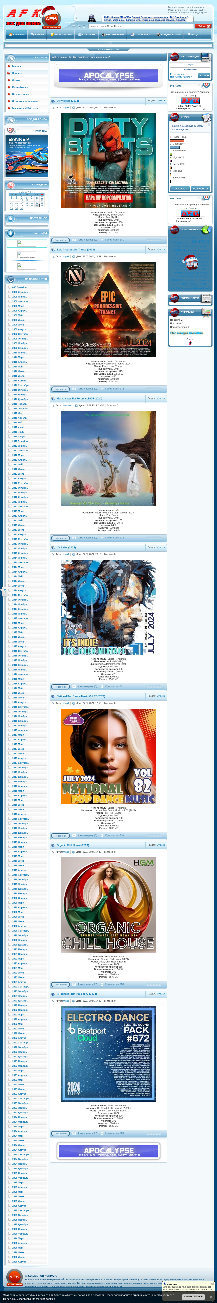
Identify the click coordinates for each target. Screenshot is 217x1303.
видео (176, 237)
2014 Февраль (20, 562)
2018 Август (19, 814)
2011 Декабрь (20, 441)
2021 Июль (18, 977)
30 (16, 208)
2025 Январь (19, 1173)
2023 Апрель (19, 1075)
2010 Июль (18, 376)
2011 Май (17, 422)
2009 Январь (19, 296)
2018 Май (17, 800)
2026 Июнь (18, 1252)
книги (200, 241)
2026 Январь (19, 1229)
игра (205, 272)
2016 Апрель (19, 683)
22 (11, 205)
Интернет (201, 246)
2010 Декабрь (20, 399)
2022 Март (18, 1014)
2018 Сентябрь (20, 819)
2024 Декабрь (20, 1168)
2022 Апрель (19, 1019)
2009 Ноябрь (19, 343)
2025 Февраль (20, 1177)
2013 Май (17, 520)
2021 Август (19, 982)
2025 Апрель (19, 1187)
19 (32, 203)
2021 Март (18, 958)
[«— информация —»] (190, 343)
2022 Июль (18, 1033)
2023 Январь (19, 1061)
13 (37, 200)
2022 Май (17, 1024)
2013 (198, 280)
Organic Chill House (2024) (73, 845)
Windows (188, 246)
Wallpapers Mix (199, 269)
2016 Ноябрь (19, 716)
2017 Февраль (20, 730)
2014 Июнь (18, 581)
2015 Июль (18, 641)
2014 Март (18, 567)
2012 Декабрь (20, 497)
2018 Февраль (20, 786)
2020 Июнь (18, 916)
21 (42, 203)
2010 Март (18, 357)
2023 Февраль (20, 1066)
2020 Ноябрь (19, 940)
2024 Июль (18, 1145)
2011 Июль (18, 432)
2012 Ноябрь (19, 492)
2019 (181, 287)
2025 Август (19, 1205)
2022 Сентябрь (20, 1042)
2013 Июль (18, 529)
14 (42, 200)
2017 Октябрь (20, 767)
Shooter (186, 269)
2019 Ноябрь (19, 884)
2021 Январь (19, 949)
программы (185, 261)
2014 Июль (18, 585)
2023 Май (17, 1080)
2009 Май (17, 315)
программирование (182, 258)
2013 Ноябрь (19, 548)
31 (21, 208)
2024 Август (19, 1150)
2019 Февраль (20, 842)
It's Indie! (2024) (66, 547)
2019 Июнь (18, 860)
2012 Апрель (19, 460)
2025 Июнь (18, 1196)
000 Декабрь (19, 287)
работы (204, 250)
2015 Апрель (19, 627)
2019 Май (17, 856)
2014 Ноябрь (19, 604)
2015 (192, 283)
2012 (175, 262)
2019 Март (18, 846)
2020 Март (18, 902)
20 (37, 203)
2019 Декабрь (20, 888)
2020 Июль (18, 921)
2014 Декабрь (20, 609)
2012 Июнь (18, 469)
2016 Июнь (18, 693)
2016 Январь (19, 669)
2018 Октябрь (20, 823)
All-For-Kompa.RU (45, 1276)
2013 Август (19, 534)
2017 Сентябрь (20, 763)
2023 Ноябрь (19, 1108)
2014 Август (19, 590)
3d (206, 261)
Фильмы (199, 254)
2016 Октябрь (20, 711)
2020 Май (17, 912)
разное (206, 280)
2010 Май (17, 366)
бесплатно (193, 250)
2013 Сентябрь (20, 539)
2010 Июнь (18, 371)
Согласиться (193, 1296)
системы (189, 280)
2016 (198, 283)
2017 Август (19, 758)
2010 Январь (19, 352)
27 (37, 205)
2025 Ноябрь (19, 1219)
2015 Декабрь (20, 665)
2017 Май (17, 744)
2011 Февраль (20, 408)
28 (42, 205)
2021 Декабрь (20, 1000)
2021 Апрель (19, 963)
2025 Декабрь (20, 1224)
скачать (180, 250)
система (187, 254)
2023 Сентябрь (20, 1098)
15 (11, 203)
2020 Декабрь (20, 944)
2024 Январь (19, 1117)
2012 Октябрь (20, 488)
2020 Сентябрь (20, 930)
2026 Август (19, 1261)
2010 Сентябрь (20, 385)
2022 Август (19, 1038)
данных (178, 269)
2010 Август (19, 380)
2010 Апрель (19, 362)
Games (184, 283)
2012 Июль (18, 474)
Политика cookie (95, 1286)
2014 (176, 283)
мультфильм (188, 237)
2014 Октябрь (20, 599)
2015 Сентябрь (20, 651)
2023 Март (18, 1070)
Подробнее (61, 240)
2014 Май (17, 576)
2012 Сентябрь (20, 483)
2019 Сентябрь (20, 874)
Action (179, 254)
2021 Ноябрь (19, 996)
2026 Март (18, 1238)
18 (26, 203)
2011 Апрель (19, 418)
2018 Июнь (18, 805)
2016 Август (19, 702)
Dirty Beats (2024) (68, 100)
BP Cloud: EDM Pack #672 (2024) (77, 994)
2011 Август (19, 436)
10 (21, 200)
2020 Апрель (19, 907)
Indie (181, 280)
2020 (187, 287)
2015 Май (17, 632)
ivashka (67, 405)
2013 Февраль (20, 506)
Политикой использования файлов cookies (29, 1298)
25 (26, 205)
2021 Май (17, 968)
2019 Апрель (19, 851)
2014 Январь (19, 557)
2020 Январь (19, 893)
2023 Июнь (18, 1084)
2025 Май (17, 1191)
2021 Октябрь (20, 991)
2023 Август (19, 1094)
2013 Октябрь (20, 543)
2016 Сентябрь (20, 707)
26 (32, 205)
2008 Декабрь (20, 292)
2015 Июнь (18, 637)
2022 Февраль (20, 1010)
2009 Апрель (19, 310)
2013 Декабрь (20, 553)
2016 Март (18, 679)
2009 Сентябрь (20, 334)
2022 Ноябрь (19, 1052)
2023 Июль (18, 1089)
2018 (174, 287)
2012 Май (17, 464)
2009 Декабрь (20, 348)
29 (11, 208)
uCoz (119, 1286)
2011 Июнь (18, 427)
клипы (187, 242)
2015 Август (19, 646)
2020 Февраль (20, 898)
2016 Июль (18, 697)
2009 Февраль (20, 301)
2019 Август (19, 870)
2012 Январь (19, 446)
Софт (178, 246)
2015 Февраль (20, 618)
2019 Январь (19, 837)
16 (16, 203)
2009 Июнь (18, 320)
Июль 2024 (27, 192)
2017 (205, 283)
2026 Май (17, 1247)
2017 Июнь (18, 749)
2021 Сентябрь (20, 986)
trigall (66, 107)
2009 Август (19, 329)
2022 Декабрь (20, 1056)
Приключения (181, 272)
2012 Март (18, 455)
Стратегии (178, 276)
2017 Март (18, 735)
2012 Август (19, 478)
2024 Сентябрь (20, 1154)
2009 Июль (18, 324)
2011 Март (18, 413)
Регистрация (177, 74)
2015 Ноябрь (19, 660)
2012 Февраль (20, 450)
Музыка (161, 100)
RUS (205, 265)
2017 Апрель (19, 739)
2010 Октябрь (20, 390)
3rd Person (196, 272)
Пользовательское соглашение (67, 1286)
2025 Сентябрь (20, 1210)
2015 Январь (19, 613)
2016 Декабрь (20, 721)
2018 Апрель (19, 795)
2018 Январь (19, 781)
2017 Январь (19, 725)
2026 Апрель (19, 1243)
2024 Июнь (18, 1140)
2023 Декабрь (20, 1112)
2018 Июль (18, 809)
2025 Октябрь (20, 1215)
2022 (201, 287)
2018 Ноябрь (19, 828)
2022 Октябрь (20, 1047)
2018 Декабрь (20, 833)
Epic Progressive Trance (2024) (76, 249)
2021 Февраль (20, 954)
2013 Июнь (18, 525)
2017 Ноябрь (19, 772)
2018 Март (18, 791)
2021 (194, 287)
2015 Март (18, 623)
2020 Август (19, 926)
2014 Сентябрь (20, 595)
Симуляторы (201, 258)
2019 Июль (18, 865)
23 (16, 205)
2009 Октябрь (20, 338)
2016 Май (17, 688)
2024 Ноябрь (19, 1164)
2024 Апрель (19, 1131)
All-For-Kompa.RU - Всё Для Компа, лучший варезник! (81, 57)
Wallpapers (198, 262)
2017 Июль (18, 753)
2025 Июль (18, 1201)
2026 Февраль (20, 1233)
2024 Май (17, 1136)
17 (21, 203)
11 (27, 200)
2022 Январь (19, 1005)
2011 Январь (19, 404)
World (200, 265)
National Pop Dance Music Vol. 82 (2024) (81, 696)
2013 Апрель (19, 516)
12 (32, 200)
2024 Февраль (20, 1122)
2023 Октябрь (20, 1103)
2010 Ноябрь (19, 394)
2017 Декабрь (20, 777)
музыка (177, 242)
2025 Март (18, 1182)
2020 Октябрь (20, 935)
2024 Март (18, 1126)
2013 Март (18, 511)
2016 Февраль (20, 674)
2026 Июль (18, 1257)
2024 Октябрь (20, 1159)
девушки (184, 265)
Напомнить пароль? (181, 76)
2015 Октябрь (20, 655)
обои (176, 265)
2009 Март (18, 306)
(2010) (192, 265)
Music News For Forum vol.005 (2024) (79, 398)
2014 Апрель (19, 571)
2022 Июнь (18, 1028)
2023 (207, 287)
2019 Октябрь (20, 879)
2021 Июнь (18, 972)
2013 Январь (19, 502)
